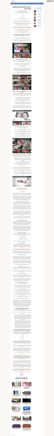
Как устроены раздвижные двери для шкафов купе (39, 14)
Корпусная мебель (19, 3)
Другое (27, 3)
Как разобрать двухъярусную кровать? (39, 16)
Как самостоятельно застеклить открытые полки (39, 23)
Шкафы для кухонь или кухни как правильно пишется (39, 25)
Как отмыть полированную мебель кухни (39, 10)
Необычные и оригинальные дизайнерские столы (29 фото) (39, 20)
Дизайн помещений (24, 3)
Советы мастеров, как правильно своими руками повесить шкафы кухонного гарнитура (39, 8)
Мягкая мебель (13, 3)
